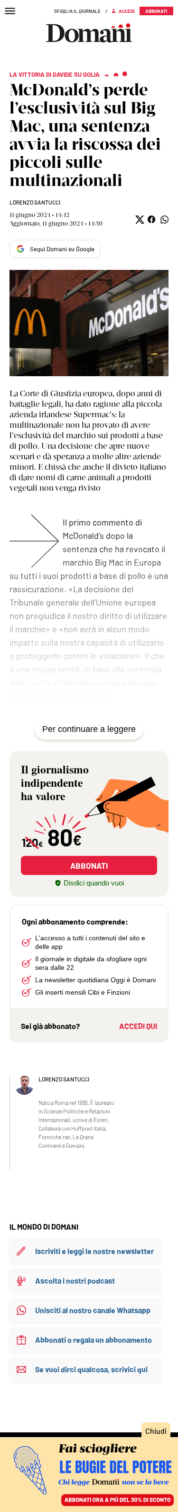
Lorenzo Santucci (34, 202)
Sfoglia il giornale (77, 11)
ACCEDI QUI (138, 1025)
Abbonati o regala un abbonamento (93, 1339)
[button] (139, 220)
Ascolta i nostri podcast (75, 1280)
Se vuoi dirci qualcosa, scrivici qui (91, 1369)
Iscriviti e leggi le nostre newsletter (94, 1250)
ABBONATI (89, 865)
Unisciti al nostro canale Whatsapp (92, 1310)
